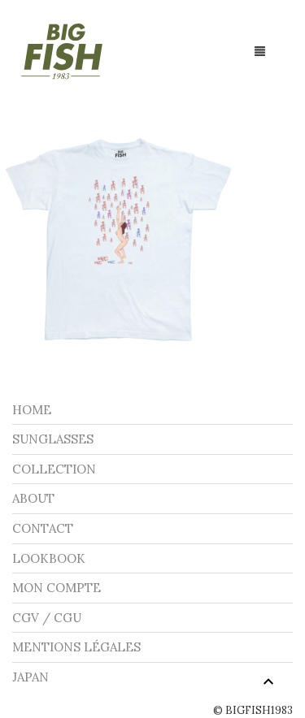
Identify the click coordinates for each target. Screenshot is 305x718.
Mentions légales (76, 647)
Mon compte (56, 587)
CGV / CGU (46, 617)
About (33, 498)
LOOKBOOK (48, 558)
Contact (42, 528)
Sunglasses (53, 439)
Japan (30, 677)
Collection (54, 469)
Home (31, 409)
